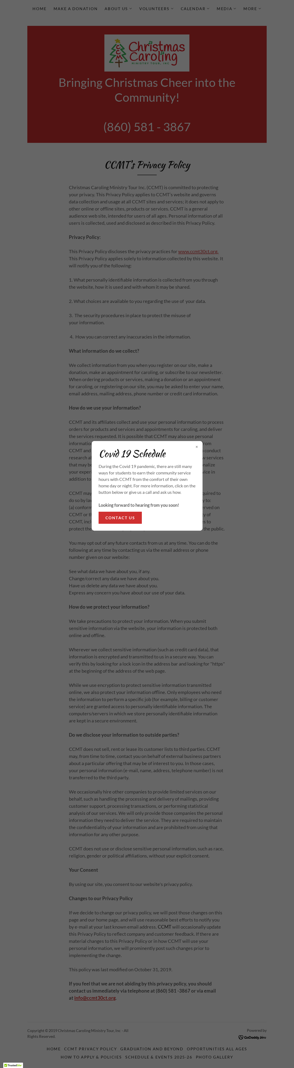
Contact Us (120, 517)
